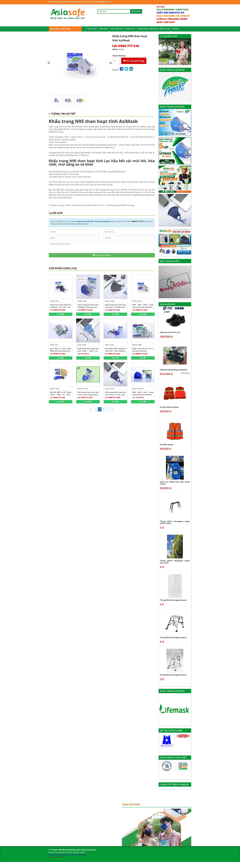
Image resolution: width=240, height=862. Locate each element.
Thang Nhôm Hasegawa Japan (173, 600)
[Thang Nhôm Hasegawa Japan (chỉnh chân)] (175, 507)
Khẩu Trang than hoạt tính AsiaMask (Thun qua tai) (88, 306)
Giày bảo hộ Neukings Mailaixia (173, 369)
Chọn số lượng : (119, 55)
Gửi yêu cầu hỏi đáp (102, 255)
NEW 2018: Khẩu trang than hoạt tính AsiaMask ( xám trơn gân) (142, 307)
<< (91, 409)
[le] (183, 736)
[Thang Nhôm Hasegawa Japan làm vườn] (175, 546)
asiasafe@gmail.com (102, 1)
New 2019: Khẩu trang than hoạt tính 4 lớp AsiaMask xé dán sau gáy (115, 350)
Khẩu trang (121, 129)
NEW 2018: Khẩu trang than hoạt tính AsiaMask (142, 393)
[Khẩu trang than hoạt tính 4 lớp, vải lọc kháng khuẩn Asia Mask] (88, 374)
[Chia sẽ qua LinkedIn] (131, 69)
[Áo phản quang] (175, 430)
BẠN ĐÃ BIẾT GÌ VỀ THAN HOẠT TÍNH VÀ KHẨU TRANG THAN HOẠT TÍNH (60, 394)
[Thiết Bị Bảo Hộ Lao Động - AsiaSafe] (67, 13)
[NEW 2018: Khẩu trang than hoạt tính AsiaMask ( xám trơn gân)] (142, 286)
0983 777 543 (128, 45)
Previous (49, 63)
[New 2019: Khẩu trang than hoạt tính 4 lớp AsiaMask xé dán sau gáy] (115, 330)
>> (112, 409)
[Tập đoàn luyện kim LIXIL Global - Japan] (183, 766)
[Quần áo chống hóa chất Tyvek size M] (175, 467)
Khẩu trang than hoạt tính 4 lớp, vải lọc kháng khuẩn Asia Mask (88, 394)
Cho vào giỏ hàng (135, 61)
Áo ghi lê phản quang (169, 407)
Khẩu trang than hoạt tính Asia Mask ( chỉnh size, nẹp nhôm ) (88, 350)
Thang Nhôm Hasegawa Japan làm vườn (175, 561)
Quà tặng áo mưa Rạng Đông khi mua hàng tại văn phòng (60, 350)
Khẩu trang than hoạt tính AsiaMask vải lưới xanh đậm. (60, 307)
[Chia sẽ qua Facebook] (121, 69)
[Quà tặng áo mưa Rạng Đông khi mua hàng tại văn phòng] (60, 330)
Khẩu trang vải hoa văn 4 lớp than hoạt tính (142, 349)
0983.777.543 (137, 221)
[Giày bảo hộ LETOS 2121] (175, 318)
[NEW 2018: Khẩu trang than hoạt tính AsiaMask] (142, 374)
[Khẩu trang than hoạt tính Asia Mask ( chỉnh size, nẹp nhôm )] (88, 330)
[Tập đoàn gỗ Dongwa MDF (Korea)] (167, 766)
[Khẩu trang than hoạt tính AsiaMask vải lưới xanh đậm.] (60, 286)
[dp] (167, 736)
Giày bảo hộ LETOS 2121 (170, 332)
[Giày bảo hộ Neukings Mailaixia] (175, 355)
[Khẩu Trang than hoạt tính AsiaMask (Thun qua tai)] (88, 286)
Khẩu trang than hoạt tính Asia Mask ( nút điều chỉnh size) (115, 307)
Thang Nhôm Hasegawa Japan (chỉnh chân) (175, 522)
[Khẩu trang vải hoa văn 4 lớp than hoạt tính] (142, 330)
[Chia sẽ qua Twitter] (126, 69)
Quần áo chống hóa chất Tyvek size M (175, 482)
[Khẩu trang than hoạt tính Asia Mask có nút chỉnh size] (115, 374)
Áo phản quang (166, 444)
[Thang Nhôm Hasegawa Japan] (175, 586)
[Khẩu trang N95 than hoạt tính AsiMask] (80, 63)
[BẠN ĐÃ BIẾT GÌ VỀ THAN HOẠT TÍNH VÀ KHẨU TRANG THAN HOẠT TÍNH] (60, 374)
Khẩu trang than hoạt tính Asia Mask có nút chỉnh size (115, 394)
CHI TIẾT (60, 314)
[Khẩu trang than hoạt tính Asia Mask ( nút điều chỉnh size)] (115, 286)
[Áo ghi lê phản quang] (175, 393)
